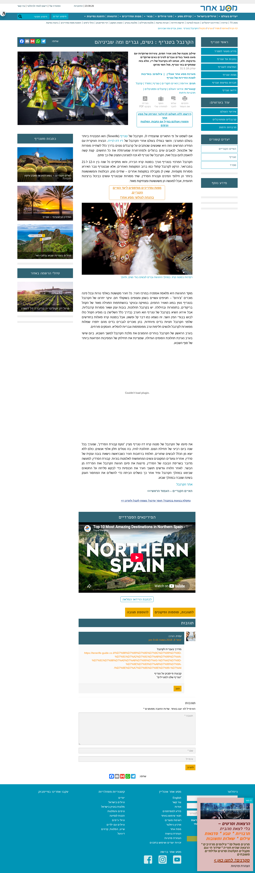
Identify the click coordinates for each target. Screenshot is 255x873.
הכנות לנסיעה (193, 23)
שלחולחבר (173, 104)
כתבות (203, 28)
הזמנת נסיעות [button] (95, 16)
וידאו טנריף (229, 90)
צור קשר (176, 802)
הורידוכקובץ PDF (145, 104)
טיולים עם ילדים (116, 824)
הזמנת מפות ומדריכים (71, 23)
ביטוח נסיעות (52, 23)
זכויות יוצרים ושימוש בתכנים (165, 842)
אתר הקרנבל (184, 484)
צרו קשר (21, 6)
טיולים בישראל (206, 16)
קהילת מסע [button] (184, 16)
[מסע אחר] (219, 8)
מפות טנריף (229, 75)
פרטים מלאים (45, 309)
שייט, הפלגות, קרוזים (113, 829)
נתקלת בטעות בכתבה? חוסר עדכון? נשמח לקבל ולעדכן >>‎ (156, 500)
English (177, 797)
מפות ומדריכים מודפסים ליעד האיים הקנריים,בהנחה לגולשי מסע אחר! (137, 192)
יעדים (121, 797)
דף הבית (234, 28)
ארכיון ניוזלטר (173, 824)
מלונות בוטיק (131, 23)
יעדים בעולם (229, 16)
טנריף (210, 28)
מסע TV (234, 23)
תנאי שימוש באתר (171, 815)
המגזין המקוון (116, 23)
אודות (178, 806)
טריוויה (224, 23)
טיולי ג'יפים (89, 23)
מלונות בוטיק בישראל (113, 806)
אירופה (224, 28)
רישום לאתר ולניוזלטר (37, 6)
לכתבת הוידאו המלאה (137, 599)
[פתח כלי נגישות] (3, 13)
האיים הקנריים (227, 149)
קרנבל (139, 83)
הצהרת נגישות (173, 833)
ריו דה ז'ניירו (115, 140)
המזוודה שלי (55, 6)
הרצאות (112, 16)
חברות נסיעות (162, 23)
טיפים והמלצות (116, 811)
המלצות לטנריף (227, 67)
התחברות (78, 6)
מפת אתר (175, 829)
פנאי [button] (149, 16)
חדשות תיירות (177, 23)
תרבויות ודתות (227, 127)
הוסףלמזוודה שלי (160, 104)
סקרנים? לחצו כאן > (232, 860)
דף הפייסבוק (102, 23)
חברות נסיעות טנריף (224, 83)
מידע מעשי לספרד (225, 51)
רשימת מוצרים (173, 820)
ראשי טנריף (219, 42)
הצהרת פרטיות (172, 838)
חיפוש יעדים (59, 16)
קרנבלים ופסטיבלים (224, 119)
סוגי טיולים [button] (164, 16)
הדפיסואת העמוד (185, 104)
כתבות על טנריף (226, 59)
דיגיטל (121, 833)
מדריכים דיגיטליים (210, 23)
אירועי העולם (228, 111)
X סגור (248, 800)
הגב (177, 688)
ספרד (217, 28)
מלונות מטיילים (146, 23)
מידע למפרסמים (172, 811)
